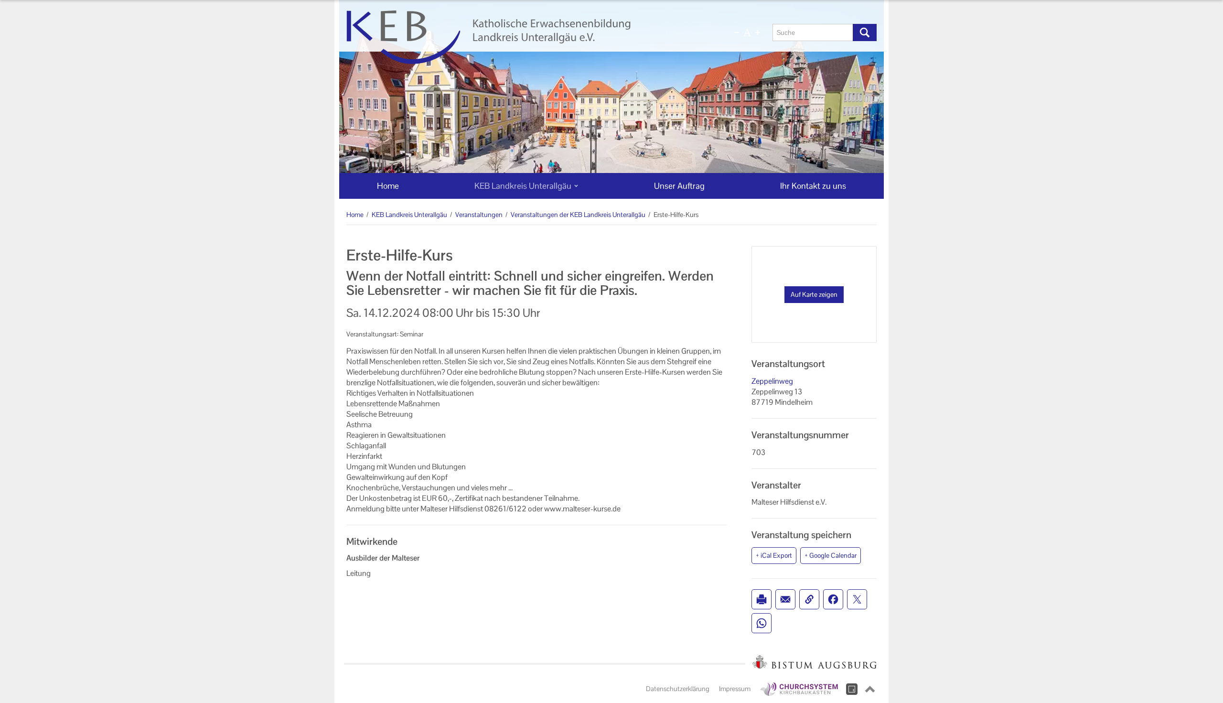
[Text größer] (757, 32)
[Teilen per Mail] (785, 599)
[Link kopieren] (809, 599)
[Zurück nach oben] (870, 689)
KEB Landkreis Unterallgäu (409, 214)
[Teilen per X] (857, 599)
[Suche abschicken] (865, 32)
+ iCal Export (774, 555)
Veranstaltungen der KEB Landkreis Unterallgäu (578, 214)
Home (355, 214)
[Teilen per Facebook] (833, 599)
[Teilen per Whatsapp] (761, 623)
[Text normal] (747, 32)
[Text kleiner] (736, 32)
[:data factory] (852, 689)
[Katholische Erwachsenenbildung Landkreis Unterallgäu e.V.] (524, 37)
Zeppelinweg (772, 381)
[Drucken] (761, 599)
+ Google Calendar (831, 555)
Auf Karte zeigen (814, 294)
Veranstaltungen (479, 214)
